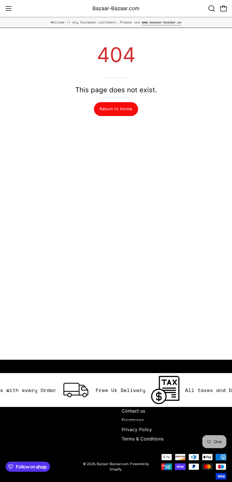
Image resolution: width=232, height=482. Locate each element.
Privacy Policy (137, 429)
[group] (116, 22)
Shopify (115, 469)
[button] (211, 8)
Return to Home (116, 108)
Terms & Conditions (143, 439)
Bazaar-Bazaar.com (116, 8)
